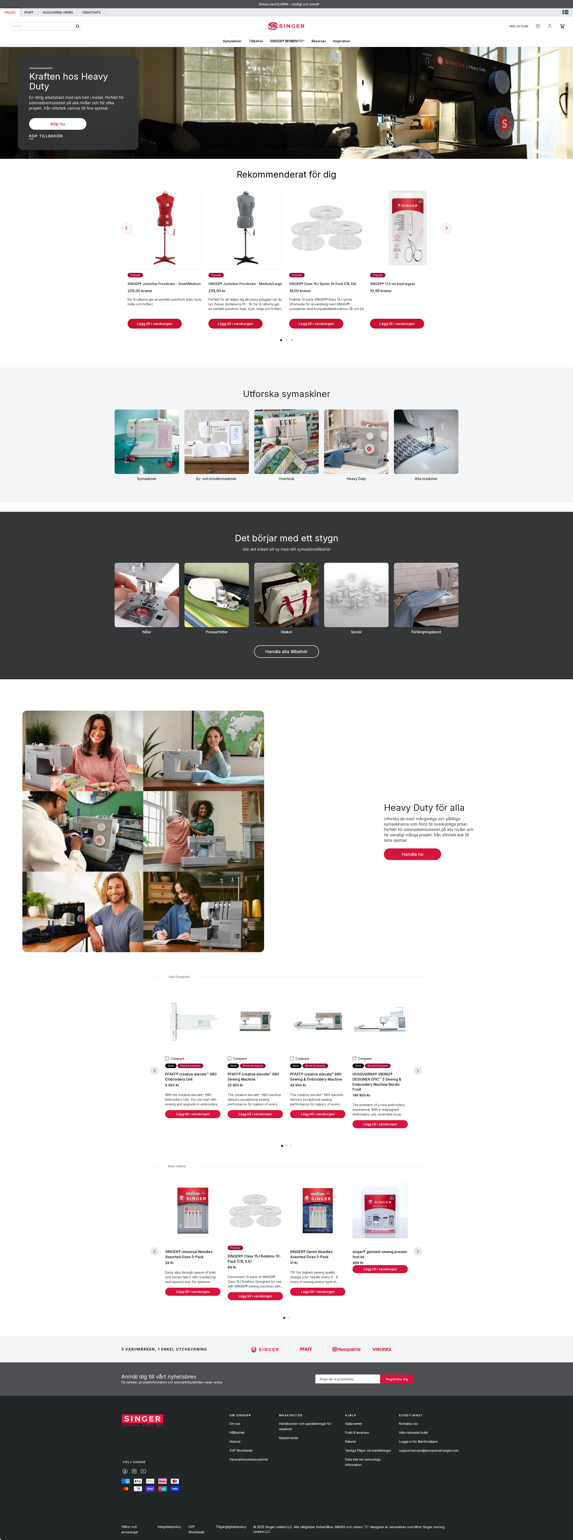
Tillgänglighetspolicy (231, 1527)
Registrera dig (397, 1379)
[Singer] (265, 1349)
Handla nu (412, 854)
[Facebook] (125, 1471)
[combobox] (45, 26)
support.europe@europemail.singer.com (428, 1450)
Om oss (234, 1423)
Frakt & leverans (357, 1432)
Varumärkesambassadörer (248, 1459)
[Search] (77, 26)
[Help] (538, 26)
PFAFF (29, 12)
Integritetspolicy (169, 1527)
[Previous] (126, 228)
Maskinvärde (288, 1438)
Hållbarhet (236, 1432)
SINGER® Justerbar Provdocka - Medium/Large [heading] (245, 284)
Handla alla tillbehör (286, 651)
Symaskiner (232, 41)
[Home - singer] (286, 26)
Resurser (319, 41)
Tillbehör (256, 41)
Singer (9, 12)
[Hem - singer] (142, 1421)
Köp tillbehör (46, 136)
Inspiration (341, 41)
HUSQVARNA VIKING (58, 12)
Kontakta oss (408, 1423)
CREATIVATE (91, 12)
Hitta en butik (518, 26)
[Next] (446, 228)
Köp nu (57, 124)
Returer (350, 1441)
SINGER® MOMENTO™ (287, 41)
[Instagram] (134, 1471)
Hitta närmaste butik (413, 1432)
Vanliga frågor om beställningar (368, 1450)
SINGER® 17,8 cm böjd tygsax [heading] (392, 284)
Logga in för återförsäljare (418, 1441)
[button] (562, 26)
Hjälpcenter (353, 1423)
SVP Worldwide (240, 1450)
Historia (234, 1441)
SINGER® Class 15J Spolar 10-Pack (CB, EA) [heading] (322, 284)
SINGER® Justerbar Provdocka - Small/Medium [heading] (164, 284)
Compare (177, 1058)
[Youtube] (143, 1471)
